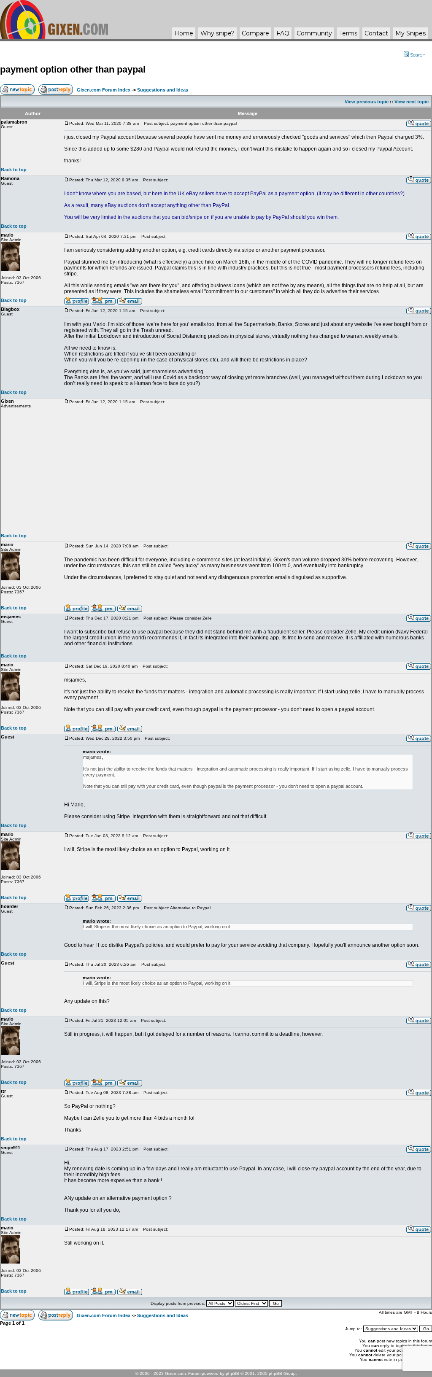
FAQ (282, 33)
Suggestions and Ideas (162, 89)
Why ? (217, 33)
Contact (376, 33)
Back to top (14, 169)
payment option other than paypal (73, 69)
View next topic (411, 101)
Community (314, 33)
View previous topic (367, 101)
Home (183, 33)
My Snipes (410, 33)
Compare (255, 33)
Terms (348, 33)
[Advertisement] (247, 471)
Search (418, 55)
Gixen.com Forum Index (103, 89)
